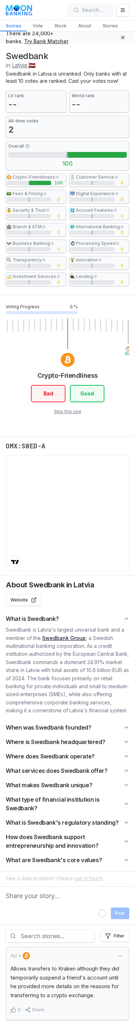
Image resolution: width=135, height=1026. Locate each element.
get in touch (89, 878)
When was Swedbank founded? (48, 727)
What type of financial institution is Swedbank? (52, 804)
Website (19, 599)
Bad (48, 393)
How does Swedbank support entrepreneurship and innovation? (52, 841)
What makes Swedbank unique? (49, 785)
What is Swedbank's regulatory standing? (62, 822)
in (21, 65)
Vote (38, 25)
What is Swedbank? (32, 618)
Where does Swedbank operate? (50, 756)
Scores (13, 25)
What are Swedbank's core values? (54, 860)
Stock (60, 25)
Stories (110, 25)
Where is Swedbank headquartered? (55, 741)
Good (87, 393)
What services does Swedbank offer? (56, 770)
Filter (119, 935)
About (84, 25)
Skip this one (67, 411)
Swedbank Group (64, 638)
